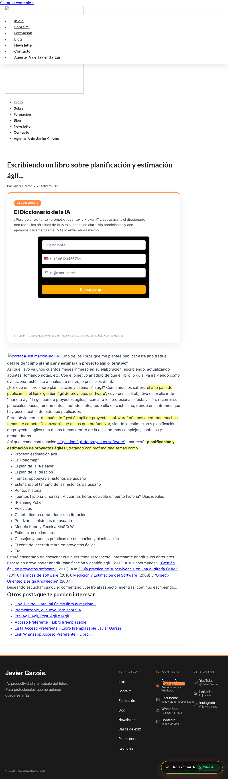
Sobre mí (21, 108)
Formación (22, 114)
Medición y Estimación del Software (105, 575)
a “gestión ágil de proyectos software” (91, 442)
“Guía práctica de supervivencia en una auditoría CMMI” (128, 569)
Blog (17, 120)
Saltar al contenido (17, 3)
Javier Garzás (22, 186)
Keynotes (125, 748)
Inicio (18, 102)
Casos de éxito (130, 728)
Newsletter (23, 126)
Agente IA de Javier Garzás (36, 139)
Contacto (21, 132)
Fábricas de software (39, 575)
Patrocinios (127, 738)
